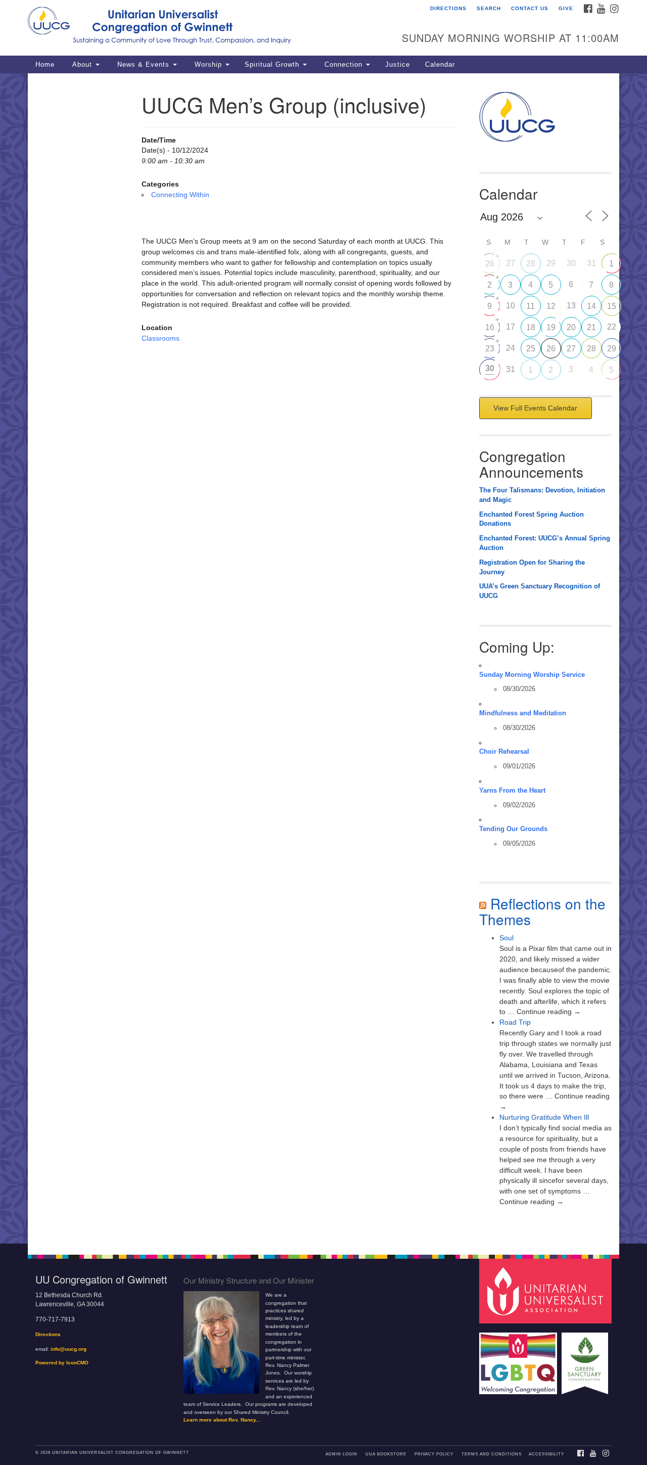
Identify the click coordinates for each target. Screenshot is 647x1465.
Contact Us (529, 8)
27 (571, 348)
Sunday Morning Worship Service (532, 674)
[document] (323, 658)
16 (489, 327)
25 (530, 348)
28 (530, 263)
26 (489, 263)
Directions (448, 8)
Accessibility (546, 1454)
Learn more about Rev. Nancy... (221, 1420)
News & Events (143, 64)
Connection (343, 64)
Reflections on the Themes (542, 911)
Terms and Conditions (491, 1454)
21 (591, 327)
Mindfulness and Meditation (522, 713)
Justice (397, 64)
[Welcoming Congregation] (519, 1358)
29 (611, 348)
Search (489, 8)
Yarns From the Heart (512, 790)
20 (571, 327)
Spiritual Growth (273, 64)
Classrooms (160, 338)
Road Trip (515, 1022)
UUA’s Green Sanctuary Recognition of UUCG (539, 591)
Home (45, 64)
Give (566, 8)
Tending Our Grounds (513, 829)
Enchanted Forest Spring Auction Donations (531, 519)
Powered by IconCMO (61, 1362)
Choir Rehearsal (504, 751)
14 (591, 306)
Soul (506, 938)
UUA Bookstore (385, 1454)
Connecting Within (180, 195)
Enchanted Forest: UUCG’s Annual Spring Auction (544, 543)
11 (530, 306)
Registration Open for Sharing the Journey (532, 567)
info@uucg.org (68, 1349)
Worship (208, 64)
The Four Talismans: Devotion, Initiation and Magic (542, 495)
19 (551, 327)
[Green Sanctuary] (586, 1358)
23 (489, 348)
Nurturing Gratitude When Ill (544, 1117)
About (82, 64)
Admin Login (341, 1454)
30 (489, 368)
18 (530, 327)
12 (551, 306)
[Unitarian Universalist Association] (547, 1291)
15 (611, 306)
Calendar (440, 64)
